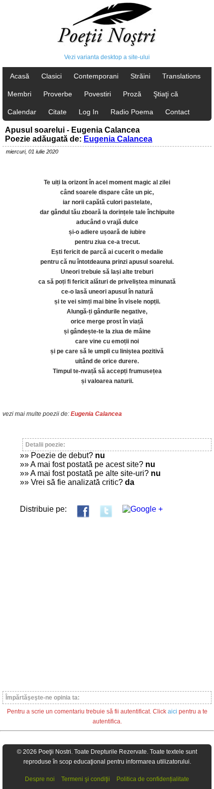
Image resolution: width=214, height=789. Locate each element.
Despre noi (40, 779)
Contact (177, 112)
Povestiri (97, 94)
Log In (89, 112)
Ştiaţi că (165, 94)
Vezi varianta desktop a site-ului (107, 57)
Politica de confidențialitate (152, 779)
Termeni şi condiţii (85, 779)
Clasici (51, 76)
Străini (140, 76)
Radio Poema (131, 112)
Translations (181, 76)
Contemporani (96, 76)
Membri (19, 94)
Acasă (19, 76)
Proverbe (57, 94)
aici (172, 711)
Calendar (21, 112)
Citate (57, 112)
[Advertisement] (107, 600)
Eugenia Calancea (118, 139)
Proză (132, 94)
